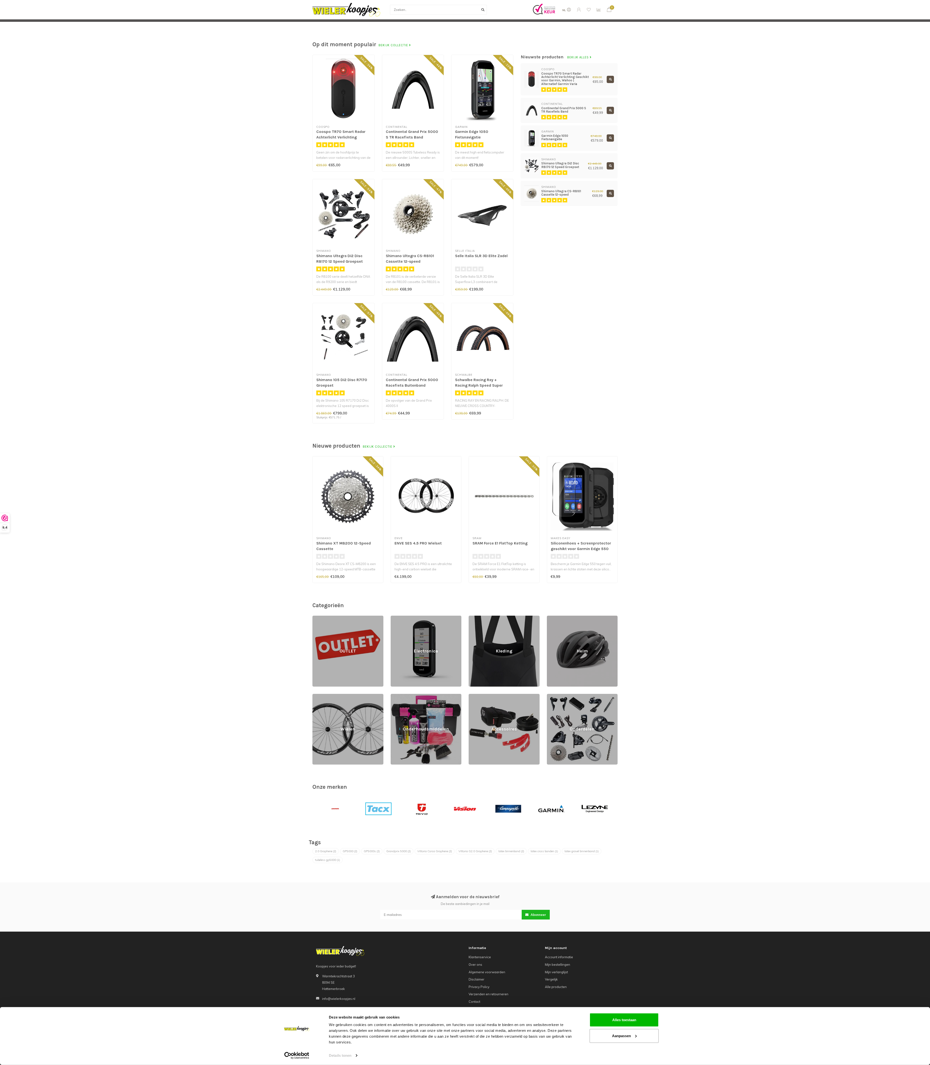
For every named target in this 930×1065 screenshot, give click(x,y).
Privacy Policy (479, 987)
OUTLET (318, 618)
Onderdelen (556, 696)
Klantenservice (480, 957)
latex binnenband (511, 851)
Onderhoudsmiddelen (407, 696)
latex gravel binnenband (582, 851)
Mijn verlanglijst (556, 972)
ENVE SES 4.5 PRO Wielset (418, 543)
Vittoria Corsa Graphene (434, 851)
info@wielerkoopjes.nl (338, 999)
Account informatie (559, 957)
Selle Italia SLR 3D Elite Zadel (481, 255)
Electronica (399, 618)
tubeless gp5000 (327, 860)
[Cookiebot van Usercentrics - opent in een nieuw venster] (297, 1055)
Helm (551, 618)
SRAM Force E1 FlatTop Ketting (500, 543)
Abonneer (538, 915)
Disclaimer (476, 979)
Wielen (317, 696)
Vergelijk (551, 979)
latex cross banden (544, 851)
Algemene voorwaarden (487, 972)
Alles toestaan (624, 1020)
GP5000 (350, 851)
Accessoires (478, 696)
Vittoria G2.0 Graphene (475, 851)
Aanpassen (621, 1036)
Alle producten (556, 987)
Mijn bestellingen (557, 964)
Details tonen (340, 1055)
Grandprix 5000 (398, 851)
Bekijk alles (578, 57)
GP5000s (372, 851)
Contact (474, 1002)
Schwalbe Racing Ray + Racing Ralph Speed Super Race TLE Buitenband (479, 385)
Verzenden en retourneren (488, 994)
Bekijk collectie (394, 45)
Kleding (474, 618)
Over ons (475, 964)
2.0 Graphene (325, 851)
